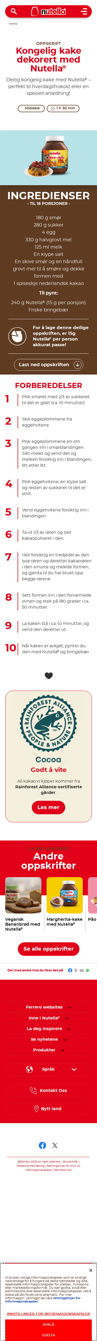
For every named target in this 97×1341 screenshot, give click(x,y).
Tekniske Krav (63, 1170)
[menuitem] (44, 1018)
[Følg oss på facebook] (42, 1145)
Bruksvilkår (70, 1161)
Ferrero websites (44, 1007)
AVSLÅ (49, 1324)
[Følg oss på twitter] (54, 1145)
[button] (69, 1007)
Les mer (48, 807)
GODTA (48, 1335)
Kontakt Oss (53, 1091)
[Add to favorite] (49, 676)
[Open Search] (14, 11)
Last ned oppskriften (44, 365)
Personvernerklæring (30, 1166)
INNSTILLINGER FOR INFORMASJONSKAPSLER (48, 1314)
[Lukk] (90, 1270)
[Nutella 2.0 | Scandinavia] (48, 11)
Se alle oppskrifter (49, 949)
